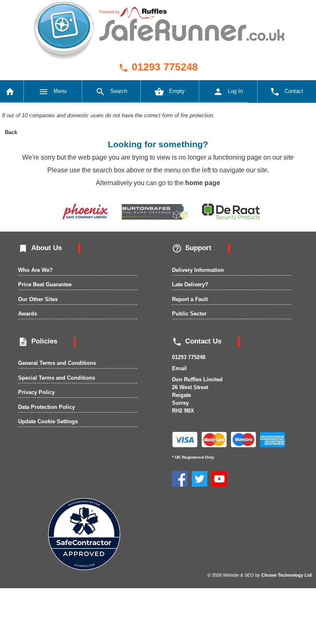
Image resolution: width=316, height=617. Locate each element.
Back (11, 132)
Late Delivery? (190, 284)
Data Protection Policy (46, 407)
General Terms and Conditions (57, 363)
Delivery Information (198, 270)
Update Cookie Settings (48, 421)
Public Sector (189, 314)
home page (202, 182)
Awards (27, 314)
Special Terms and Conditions (56, 378)
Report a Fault (190, 299)
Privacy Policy (36, 392)
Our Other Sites (38, 299)
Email (179, 368)
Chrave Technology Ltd (286, 575)
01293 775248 (158, 66)
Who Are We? (35, 270)
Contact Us (196, 341)
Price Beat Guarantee (45, 284)
